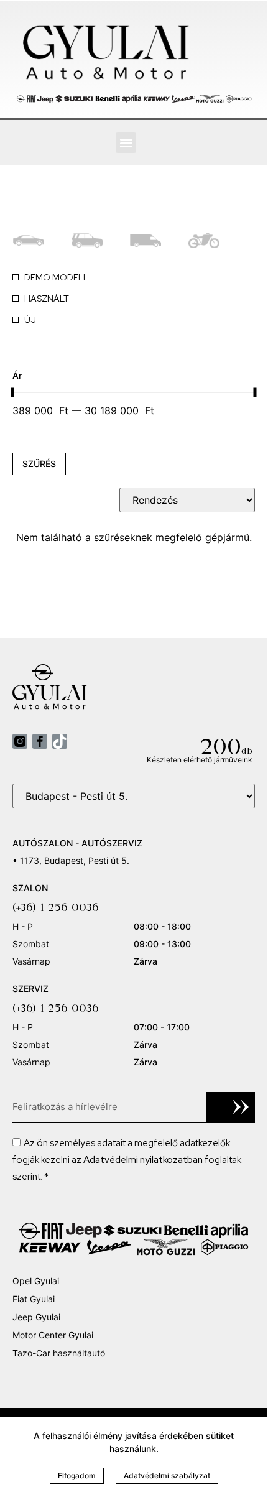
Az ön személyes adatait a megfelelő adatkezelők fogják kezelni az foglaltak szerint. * (126, 1160)
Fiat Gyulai (33, 1299)
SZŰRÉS (39, 463)
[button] (126, 142)
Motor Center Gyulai (52, 1335)
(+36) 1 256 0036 (55, 907)
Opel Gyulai (35, 1280)
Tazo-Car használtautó (58, 1353)
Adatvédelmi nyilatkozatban (143, 1160)
